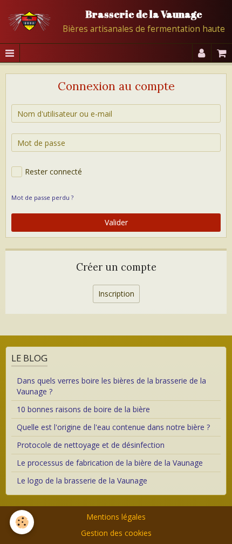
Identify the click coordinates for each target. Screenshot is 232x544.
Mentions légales (116, 517)
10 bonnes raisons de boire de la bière (83, 409)
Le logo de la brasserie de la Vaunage (82, 480)
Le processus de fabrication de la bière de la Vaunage (110, 463)
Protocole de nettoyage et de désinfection (91, 445)
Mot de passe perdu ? (42, 197)
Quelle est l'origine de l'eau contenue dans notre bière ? (113, 427)
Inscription (116, 293)
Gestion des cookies (116, 533)
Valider (116, 222)
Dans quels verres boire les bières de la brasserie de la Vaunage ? (111, 386)
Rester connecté (53, 171)
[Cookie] (22, 522)
